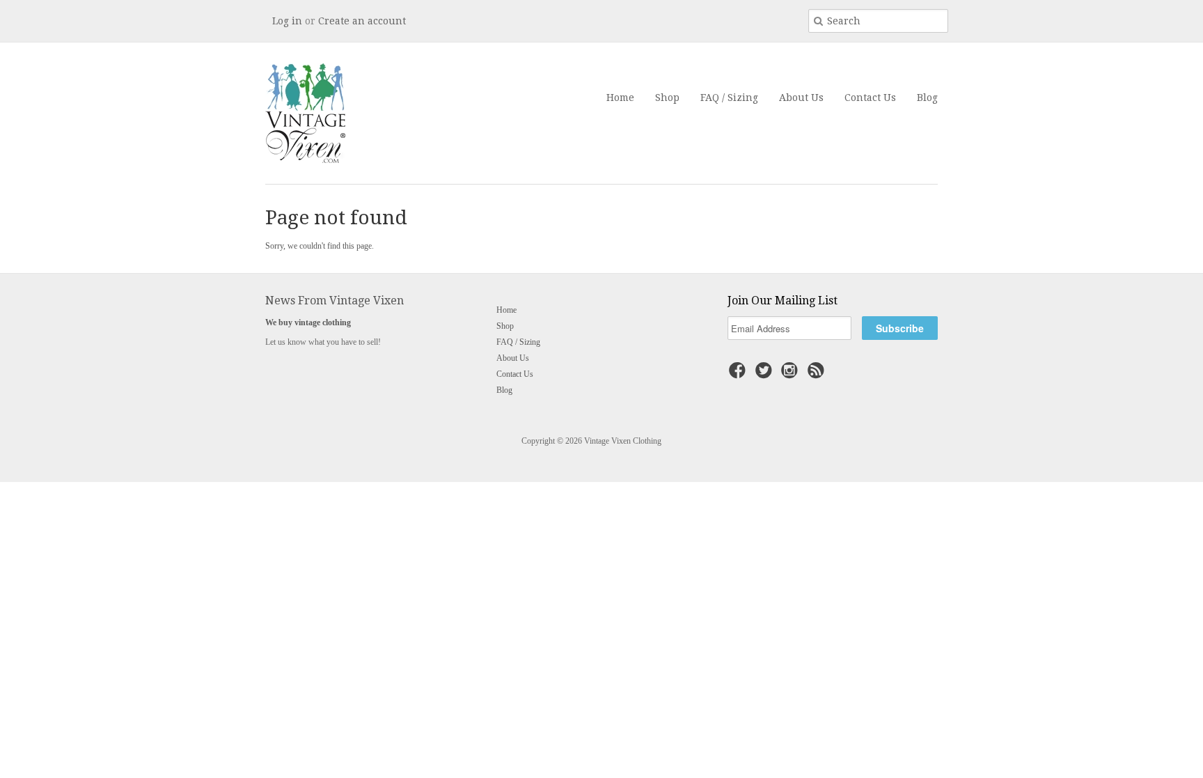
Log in (287, 20)
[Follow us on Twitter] (765, 374)
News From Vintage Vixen (334, 300)
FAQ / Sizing (729, 97)
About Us (801, 97)
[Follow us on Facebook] (739, 374)
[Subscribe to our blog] (818, 374)
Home (620, 97)
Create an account (362, 20)
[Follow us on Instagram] (791, 374)
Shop (667, 97)
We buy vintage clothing (308, 322)
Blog (927, 97)
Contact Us (870, 97)
